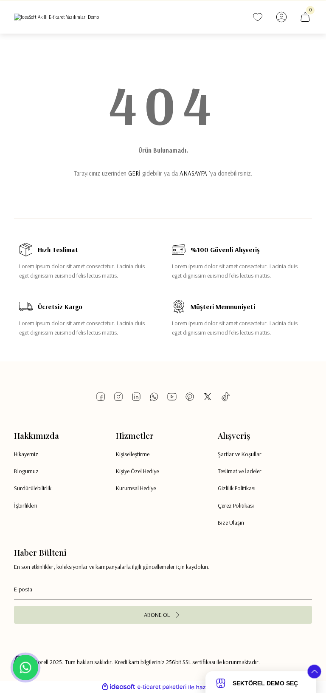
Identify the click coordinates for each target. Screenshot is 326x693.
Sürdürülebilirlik (32, 488)
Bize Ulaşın (231, 522)
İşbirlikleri (25, 505)
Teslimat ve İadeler (239, 471)
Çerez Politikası (236, 505)
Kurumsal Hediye (136, 488)
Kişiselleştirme (132, 454)
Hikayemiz (26, 454)
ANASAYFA (193, 173)
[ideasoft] (118, 687)
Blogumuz (26, 471)
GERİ (134, 173)
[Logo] (56, 17)
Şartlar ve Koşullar (239, 454)
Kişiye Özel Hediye (137, 471)
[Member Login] (281, 17)
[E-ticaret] (162, 687)
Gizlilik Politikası (237, 488)
